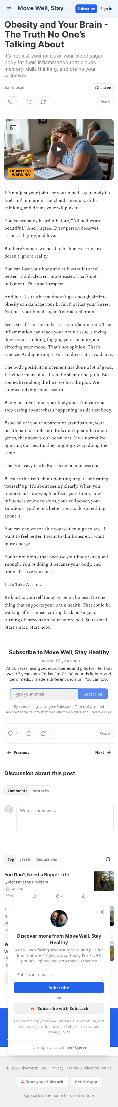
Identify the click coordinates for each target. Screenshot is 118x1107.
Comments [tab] (17, 790)
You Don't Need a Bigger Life (36, 874)
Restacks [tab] (41, 790)
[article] (59, 885)
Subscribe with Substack (63, 1008)
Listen (105, 87)
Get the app (86, 1081)
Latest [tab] (25, 859)
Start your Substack (44, 1081)
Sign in (106, 8)
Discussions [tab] (46, 859)
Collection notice (96, 1068)
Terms (72, 1068)
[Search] (108, 859)
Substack (32, 1095)
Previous (21, 752)
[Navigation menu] (8, 8)
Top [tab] (11, 859)
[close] (102, 912)
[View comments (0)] (29, 101)
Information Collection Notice (69, 1026)
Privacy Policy (59, 1031)
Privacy (56, 1068)
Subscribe (86, 8)
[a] (59, 149)
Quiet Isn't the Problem (26, 882)
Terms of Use (85, 1021)
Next (99, 752)
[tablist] (28, 790)
